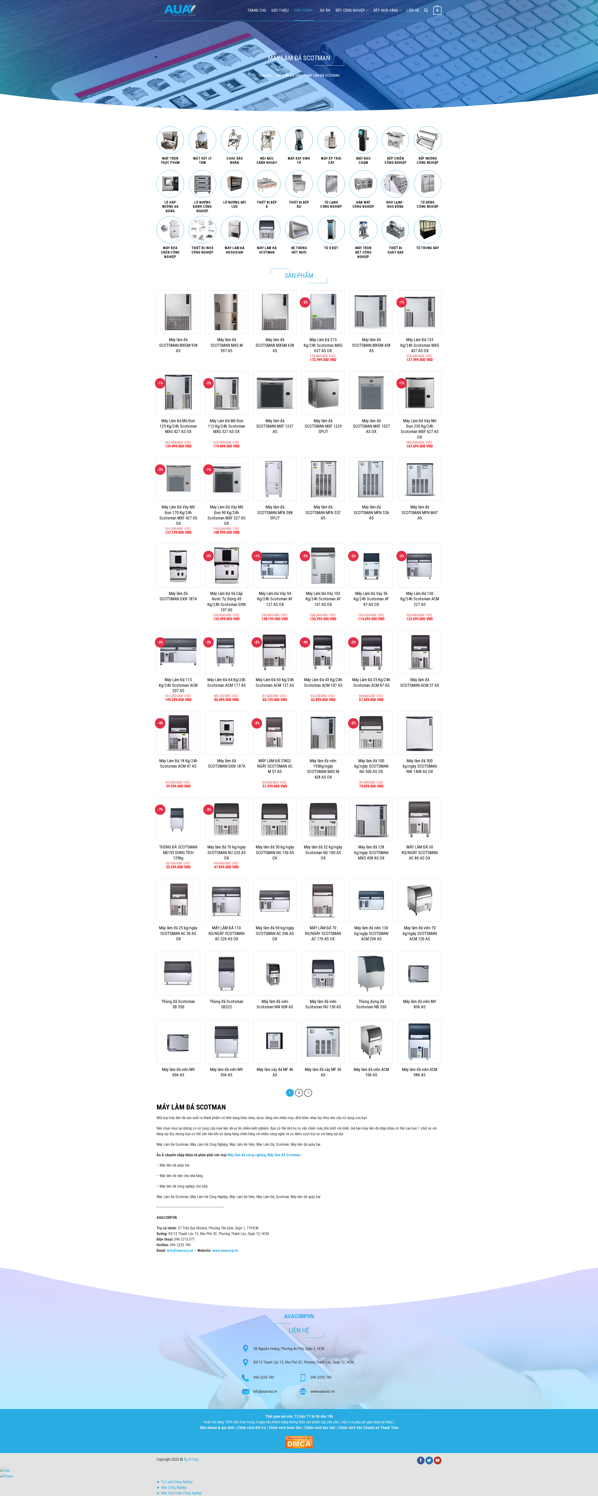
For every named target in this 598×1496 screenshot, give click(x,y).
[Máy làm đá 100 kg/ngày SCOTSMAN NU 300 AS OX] (371, 733)
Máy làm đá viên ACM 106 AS (371, 1072)
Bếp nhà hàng (386, 10)
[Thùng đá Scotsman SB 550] (178, 974)
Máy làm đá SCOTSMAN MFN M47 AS (420, 512)
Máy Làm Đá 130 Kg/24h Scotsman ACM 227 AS (419, 599)
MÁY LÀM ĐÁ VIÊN (288, 75)
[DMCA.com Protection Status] (299, 1441)
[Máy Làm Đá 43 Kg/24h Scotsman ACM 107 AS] (323, 652)
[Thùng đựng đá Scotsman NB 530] (371, 974)
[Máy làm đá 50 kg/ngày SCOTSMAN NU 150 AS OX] (275, 819)
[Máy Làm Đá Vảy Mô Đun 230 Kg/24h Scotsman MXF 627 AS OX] (420, 393)
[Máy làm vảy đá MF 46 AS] (275, 1042)
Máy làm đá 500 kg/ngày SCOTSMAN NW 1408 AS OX (420, 766)
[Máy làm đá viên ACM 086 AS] (420, 1042)
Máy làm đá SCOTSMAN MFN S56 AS (371, 512)
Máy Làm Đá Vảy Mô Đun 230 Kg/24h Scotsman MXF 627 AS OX (420, 429)
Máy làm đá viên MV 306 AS (226, 1072)
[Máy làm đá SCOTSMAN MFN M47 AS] (420, 479)
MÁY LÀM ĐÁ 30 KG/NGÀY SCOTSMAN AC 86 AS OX (420, 852)
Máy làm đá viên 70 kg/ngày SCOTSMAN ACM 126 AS (420, 933)
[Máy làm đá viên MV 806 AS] (420, 974)
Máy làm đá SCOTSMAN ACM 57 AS (419, 682)
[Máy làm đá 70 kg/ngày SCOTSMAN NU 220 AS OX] (226, 819)
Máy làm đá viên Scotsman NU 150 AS (323, 1004)
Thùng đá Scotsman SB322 (226, 1004)
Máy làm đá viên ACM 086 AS (419, 1072)
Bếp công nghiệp (350, 10)
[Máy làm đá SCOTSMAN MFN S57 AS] (323, 479)
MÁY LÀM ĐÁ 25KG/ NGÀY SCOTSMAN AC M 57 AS (275, 766)
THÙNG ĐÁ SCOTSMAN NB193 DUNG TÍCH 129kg (178, 852)
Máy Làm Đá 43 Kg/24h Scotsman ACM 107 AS (323, 682)
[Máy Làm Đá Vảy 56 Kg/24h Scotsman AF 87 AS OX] (371, 566)
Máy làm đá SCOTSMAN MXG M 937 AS (226, 345)
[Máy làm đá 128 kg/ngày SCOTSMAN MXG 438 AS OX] (371, 819)
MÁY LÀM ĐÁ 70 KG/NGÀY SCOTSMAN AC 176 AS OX (323, 933)
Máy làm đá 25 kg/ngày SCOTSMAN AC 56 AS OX (178, 933)
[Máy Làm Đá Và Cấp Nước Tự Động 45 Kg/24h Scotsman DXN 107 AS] (226, 566)
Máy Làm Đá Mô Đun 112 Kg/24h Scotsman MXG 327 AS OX (226, 426)
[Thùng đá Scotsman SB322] (226, 974)
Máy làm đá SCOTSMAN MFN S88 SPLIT (275, 512)
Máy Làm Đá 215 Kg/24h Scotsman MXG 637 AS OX (323, 345)
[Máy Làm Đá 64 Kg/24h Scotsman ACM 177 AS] (226, 652)
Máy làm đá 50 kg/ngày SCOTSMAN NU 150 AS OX (275, 852)
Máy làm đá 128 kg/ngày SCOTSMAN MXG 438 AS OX (371, 852)
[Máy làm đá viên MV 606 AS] (178, 1042)
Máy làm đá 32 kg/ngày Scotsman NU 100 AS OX (323, 852)
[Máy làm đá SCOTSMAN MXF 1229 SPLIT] (323, 393)
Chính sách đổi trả (252, 1427)
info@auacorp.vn (265, 1391)
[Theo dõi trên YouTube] (437, 1460)
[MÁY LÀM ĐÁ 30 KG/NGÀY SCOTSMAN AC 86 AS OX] (420, 819)
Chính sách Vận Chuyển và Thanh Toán (368, 1427)
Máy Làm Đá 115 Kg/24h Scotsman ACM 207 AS (178, 685)
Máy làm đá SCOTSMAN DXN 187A (178, 596)
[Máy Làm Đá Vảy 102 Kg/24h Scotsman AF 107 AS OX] (323, 566)
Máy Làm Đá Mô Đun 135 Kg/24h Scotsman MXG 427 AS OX (178, 426)
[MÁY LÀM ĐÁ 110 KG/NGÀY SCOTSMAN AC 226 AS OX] (226, 900)
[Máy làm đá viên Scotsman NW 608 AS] (275, 974)
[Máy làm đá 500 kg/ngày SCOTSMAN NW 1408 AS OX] (420, 733)
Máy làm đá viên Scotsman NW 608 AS (274, 1004)
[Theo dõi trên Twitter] (429, 1460)
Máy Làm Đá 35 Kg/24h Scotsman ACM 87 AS (371, 682)
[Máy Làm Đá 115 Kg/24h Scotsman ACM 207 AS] (178, 652)
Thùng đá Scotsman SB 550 (178, 1004)
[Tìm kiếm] (426, 10)
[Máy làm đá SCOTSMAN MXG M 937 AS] (226, 312)
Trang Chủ (256, 10)
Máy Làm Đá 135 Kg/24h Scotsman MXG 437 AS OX (419, 345)
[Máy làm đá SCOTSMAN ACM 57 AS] (420, 652)
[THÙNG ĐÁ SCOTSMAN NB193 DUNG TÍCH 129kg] (178, 819)
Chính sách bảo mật (319, 1427)
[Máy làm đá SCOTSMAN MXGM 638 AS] (275, 312)
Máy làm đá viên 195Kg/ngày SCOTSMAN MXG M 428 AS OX (323, 769)
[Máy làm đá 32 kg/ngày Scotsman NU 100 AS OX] (323, 819)
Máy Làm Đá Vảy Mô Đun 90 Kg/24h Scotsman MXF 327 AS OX (226, 515)
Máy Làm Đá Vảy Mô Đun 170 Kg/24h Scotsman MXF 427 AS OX (178, 515)
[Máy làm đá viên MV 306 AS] (226, 1042)
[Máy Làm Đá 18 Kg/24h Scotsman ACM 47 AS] (178, 733)
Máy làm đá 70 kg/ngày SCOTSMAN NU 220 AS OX (226, 852)
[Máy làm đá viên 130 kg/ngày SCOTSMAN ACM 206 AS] (371, 900)
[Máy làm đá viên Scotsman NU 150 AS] (323, 974)
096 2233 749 (263, 1377)
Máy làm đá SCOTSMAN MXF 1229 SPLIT (323, 426)
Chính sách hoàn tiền (286, 1427)
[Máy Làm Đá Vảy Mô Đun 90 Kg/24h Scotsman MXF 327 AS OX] (226, 479)
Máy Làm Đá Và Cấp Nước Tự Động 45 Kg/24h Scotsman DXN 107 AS (226, 601)
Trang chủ (265, 75)
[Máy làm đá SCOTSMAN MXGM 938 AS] (178, 312)
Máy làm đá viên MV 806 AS (419, 1004)
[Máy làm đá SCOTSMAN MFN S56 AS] (371, 479)
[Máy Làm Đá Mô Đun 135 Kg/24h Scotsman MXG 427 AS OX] (178, 393)
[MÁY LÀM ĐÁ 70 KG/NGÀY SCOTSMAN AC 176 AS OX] (323, 900)
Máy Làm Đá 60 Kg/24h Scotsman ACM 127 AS (275, 682)
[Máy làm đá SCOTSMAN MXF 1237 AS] (275, 393)
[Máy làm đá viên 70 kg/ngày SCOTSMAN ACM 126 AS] (420, 900)
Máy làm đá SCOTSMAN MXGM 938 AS (178, 345)
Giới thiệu (280, 10)
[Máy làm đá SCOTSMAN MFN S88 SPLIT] (275, 479)
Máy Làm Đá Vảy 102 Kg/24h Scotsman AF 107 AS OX (323, 599)
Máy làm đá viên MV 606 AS (178, 1072)
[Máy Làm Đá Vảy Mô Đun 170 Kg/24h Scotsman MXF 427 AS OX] (178, 479)
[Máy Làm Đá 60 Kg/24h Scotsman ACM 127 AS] (275, 652)
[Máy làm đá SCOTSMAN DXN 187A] (178, 566)
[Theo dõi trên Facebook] (421, 1460)
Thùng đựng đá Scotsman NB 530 (371, 1004)
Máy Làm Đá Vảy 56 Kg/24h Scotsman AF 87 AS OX (371, 599)
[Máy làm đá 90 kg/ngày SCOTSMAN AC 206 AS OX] (275, 900)
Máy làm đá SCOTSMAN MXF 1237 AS (274, 426)
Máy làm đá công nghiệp (247, 1155)
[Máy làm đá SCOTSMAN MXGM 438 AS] (371, 312)
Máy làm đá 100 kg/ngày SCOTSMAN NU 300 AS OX (371, 766)
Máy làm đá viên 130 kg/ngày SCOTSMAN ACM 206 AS (371, 933)
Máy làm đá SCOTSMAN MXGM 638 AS (275, 345)
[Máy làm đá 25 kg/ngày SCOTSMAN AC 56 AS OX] (178, 900)
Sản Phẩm (303, 10)
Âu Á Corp (191, 1459)
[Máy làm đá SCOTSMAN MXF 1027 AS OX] (371, 393)
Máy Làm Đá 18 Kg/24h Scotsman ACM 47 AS (178, 763)
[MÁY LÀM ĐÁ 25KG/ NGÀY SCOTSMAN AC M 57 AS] (275, 733)
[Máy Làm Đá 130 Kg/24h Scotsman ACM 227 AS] (420, 566)
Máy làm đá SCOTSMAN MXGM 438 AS (371, 345)
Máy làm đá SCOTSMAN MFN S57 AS (323, 512)
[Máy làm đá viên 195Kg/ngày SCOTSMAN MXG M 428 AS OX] (323, 733)
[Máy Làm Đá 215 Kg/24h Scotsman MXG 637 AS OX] (323, 312)
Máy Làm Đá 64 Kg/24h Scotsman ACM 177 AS (226, 682)
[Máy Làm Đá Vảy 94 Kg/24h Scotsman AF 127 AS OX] (275, 566)
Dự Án (325, 10)
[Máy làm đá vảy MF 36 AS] (323, 1042)
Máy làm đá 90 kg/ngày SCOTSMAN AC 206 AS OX (275, 933)
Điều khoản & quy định (217, 1427)
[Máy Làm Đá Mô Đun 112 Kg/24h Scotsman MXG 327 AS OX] (226, 393)
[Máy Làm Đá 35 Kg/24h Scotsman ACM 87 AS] (371, 652)
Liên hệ (412, 10)
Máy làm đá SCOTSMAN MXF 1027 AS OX (371, 426)
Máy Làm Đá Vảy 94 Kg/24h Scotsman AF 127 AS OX (274, 599)
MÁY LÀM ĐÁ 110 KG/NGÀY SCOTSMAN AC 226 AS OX (227, 933)
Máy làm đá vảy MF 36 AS (323, 1072)
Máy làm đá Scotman (283, 1155)
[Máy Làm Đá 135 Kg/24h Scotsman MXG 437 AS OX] (420, 312)
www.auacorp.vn (225, 1250)
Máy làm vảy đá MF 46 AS (275, 1072)
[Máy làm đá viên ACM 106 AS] (371, 1042)
